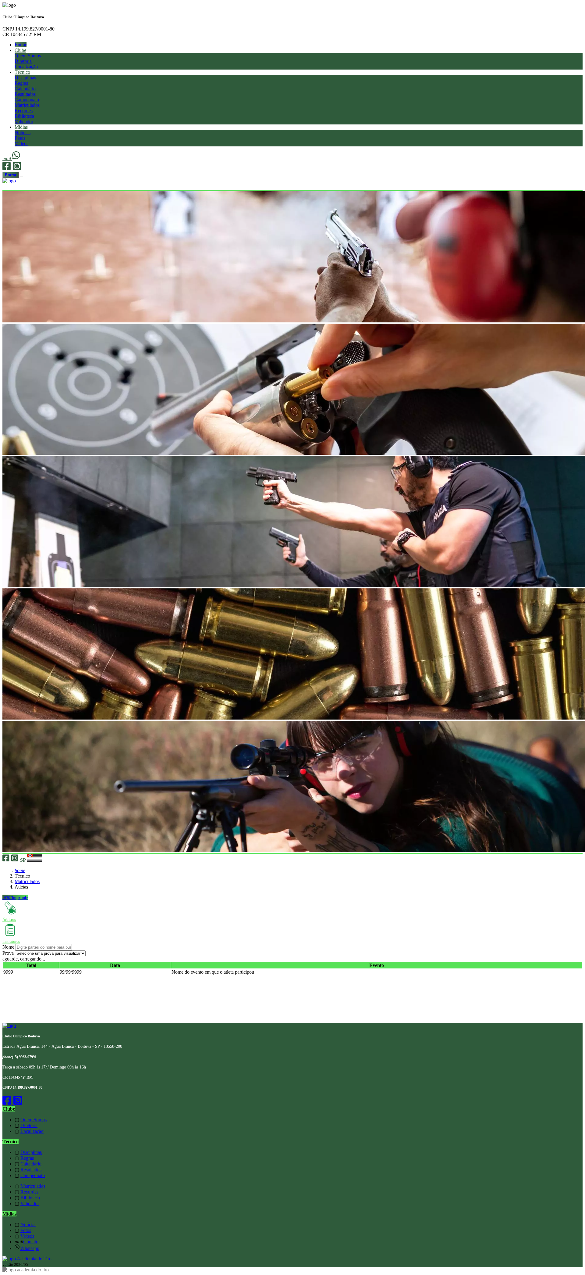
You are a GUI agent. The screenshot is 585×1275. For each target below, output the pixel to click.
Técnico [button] (22, 72)
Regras (21, 83)
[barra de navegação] (21, 176)
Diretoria (23, 61)
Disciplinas (25, 77)
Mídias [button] (21, 127)
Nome (8, 947)
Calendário (25, 88)
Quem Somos (28, 55)
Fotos (20, 138)
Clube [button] (20, 50)
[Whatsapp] (16, 158)
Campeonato (27, 99)
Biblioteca (24, 116)
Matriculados (27, 105)
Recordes (24, 110)
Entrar (21, 44)
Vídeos (21, 143)
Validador (24, 121)
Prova (8, 953)
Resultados (25, 94)
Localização (26, 66)
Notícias (22, 132)
